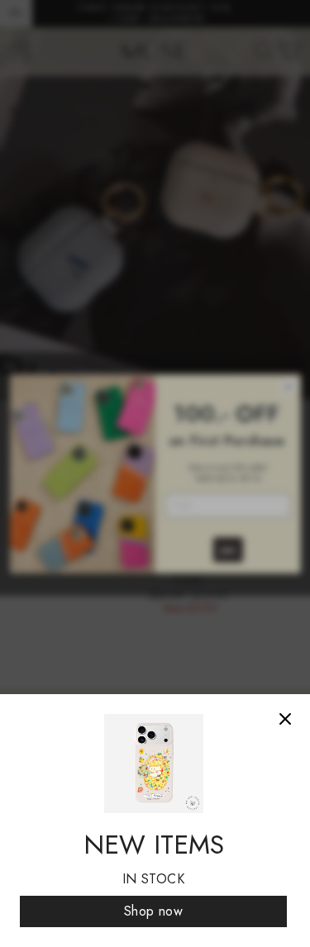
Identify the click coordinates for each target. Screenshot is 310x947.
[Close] (285, 718)
